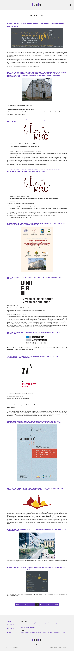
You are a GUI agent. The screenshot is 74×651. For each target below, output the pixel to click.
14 (40, 604)
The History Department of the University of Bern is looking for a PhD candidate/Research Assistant (33, 357)
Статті (63, 632)
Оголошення (10, 625)
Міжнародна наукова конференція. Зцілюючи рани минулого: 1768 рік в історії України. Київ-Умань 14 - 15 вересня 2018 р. (36, 224)
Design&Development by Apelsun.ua (58, 647)
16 (48, 604)
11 (29, 604)
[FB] (36, 644)
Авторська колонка (25, 623)
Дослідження (64, 623)
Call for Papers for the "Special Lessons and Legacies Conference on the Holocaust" (34, 333)
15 (44, 604)
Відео (22, 627)
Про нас (9, 632)
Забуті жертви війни (62, 625)
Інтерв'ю (34, 623)
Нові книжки (10, 628)
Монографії (57, 632)
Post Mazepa (52, 625)
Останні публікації (30, 627)
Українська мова (42, 625)
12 (33, 604)
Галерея (9, 621)
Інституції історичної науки (45, 623)
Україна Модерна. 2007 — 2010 (28, 632)
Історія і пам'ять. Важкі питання (28, 625)
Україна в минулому (42, 632)
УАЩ (51, 632)
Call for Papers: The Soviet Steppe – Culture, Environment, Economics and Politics (34, 278)
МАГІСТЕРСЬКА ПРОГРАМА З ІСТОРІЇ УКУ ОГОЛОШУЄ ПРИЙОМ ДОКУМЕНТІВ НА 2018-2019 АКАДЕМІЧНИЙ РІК (36, 530)
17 (52, 604)
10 (25, 604)
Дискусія (56, 623)
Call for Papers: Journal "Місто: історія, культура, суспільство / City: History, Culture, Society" (36, 120)
